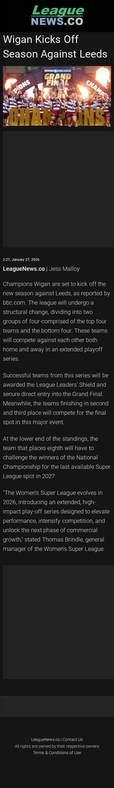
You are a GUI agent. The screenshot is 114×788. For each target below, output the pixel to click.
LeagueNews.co (24, 268)
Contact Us (73, 739)
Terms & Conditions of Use (57, 752)
